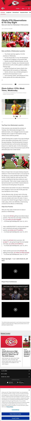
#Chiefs (12, 216)
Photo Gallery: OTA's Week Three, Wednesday (13, 89)
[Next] (20, 116)
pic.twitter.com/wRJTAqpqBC (13, 219)
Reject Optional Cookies (15, 414)
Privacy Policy (10, 406)
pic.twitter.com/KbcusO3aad (21, 252)
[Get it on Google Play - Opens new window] (20, 383)
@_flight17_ (6, 242)
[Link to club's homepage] (3, 8)
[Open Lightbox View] (15, 109)
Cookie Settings (15, 409)
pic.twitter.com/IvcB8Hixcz (16, 243)
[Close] (29, 390)
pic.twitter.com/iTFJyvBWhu (15, 230)
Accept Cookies (15, 418)
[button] (15, 271)
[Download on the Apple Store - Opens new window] (10, 382)
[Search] (26, 8)
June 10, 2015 (23, 221)
